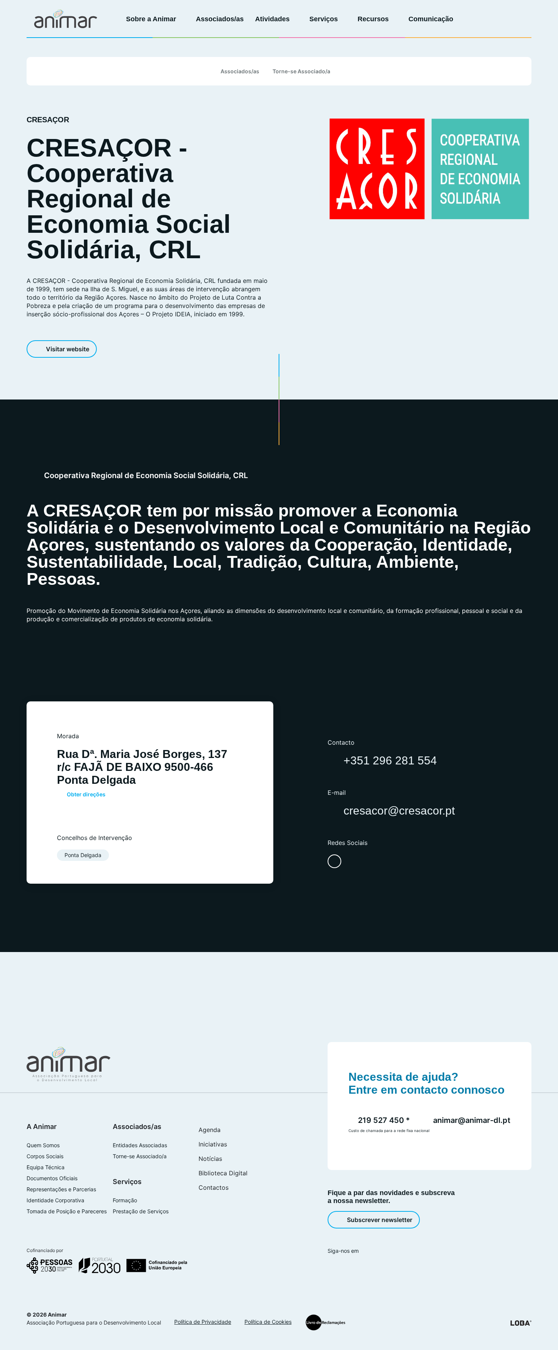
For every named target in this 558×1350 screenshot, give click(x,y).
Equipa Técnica (46, 1167)
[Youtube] (374, 1267)
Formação (125, 1200)
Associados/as (220, 19)
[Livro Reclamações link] (325, 1322)
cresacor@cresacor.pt (399, 810)
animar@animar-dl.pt (472, 1120)
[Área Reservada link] (495, 19)
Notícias (210, 1158)
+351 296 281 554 (390, 760)
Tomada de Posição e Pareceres (67, 1211)
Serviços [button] (324, 19)
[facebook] (334, 861)
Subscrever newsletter (379, 1220)
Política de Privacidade (202, 1322)
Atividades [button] (273, 19)
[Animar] (65, 19)
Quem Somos (43, 1145)
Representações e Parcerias (61, 1189)
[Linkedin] (360, 1267)
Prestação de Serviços (141, 1211)
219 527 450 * (384, 1120)
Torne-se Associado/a (301, 71)
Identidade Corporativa (55, 1200)
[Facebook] (332, 1267)
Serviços (127, 1182)
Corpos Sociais (45, 1156)
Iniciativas (213, 1144)
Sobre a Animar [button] (152, 19)
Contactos (214, 1187)
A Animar (42, 1127)
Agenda (210, 1130)
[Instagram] (346, 1267)
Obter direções (86, 794)
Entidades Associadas (140, 1145)
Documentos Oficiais (52, 1178)
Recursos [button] (374, 19)
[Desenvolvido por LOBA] (521, 1322)
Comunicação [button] (431, 19)
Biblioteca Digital (223, 1173)
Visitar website (67, 349)
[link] (481, 19)
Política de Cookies (268, 1322)
